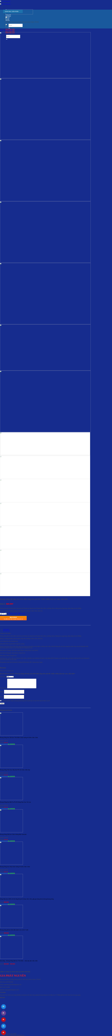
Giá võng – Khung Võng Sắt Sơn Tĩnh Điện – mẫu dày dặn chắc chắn (19, 960)
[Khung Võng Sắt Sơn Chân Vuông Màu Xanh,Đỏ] (11, 832)
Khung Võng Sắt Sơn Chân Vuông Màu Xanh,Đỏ (13, 834)
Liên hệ (7, 20)
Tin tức (7, 19)
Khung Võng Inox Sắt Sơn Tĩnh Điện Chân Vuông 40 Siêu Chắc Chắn (19, 737)
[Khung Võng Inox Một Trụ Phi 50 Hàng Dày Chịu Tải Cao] (11, 799)
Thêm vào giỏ (13, 613)
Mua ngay (22, 613)
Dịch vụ (7, 17)
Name (2, 691)
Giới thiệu (8, 16)
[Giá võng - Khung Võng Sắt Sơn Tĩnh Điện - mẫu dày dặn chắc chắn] (11, 958)
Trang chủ (8, 15)
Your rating (3, 676)
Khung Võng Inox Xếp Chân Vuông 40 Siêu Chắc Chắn (15, 866)
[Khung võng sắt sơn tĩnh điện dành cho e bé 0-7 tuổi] (11, 927)
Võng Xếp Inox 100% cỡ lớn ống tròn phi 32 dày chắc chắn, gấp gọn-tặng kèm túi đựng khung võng (27, 899)
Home (1, 30)
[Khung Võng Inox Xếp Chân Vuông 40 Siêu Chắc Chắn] (11, 864)
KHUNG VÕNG (8, 30)
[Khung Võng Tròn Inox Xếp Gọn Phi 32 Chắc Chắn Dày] (11, 767)
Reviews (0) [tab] (6, 630)
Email (2, 696)
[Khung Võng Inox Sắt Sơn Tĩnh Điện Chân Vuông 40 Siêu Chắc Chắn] (11, 735)
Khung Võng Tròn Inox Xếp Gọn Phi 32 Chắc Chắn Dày (15, 769)
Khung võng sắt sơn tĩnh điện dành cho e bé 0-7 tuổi (14, 930)
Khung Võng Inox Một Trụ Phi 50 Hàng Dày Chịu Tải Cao (15, 802)
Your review (3, 688)
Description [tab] (6, 629)
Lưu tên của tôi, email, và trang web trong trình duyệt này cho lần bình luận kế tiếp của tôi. (26, 700)
